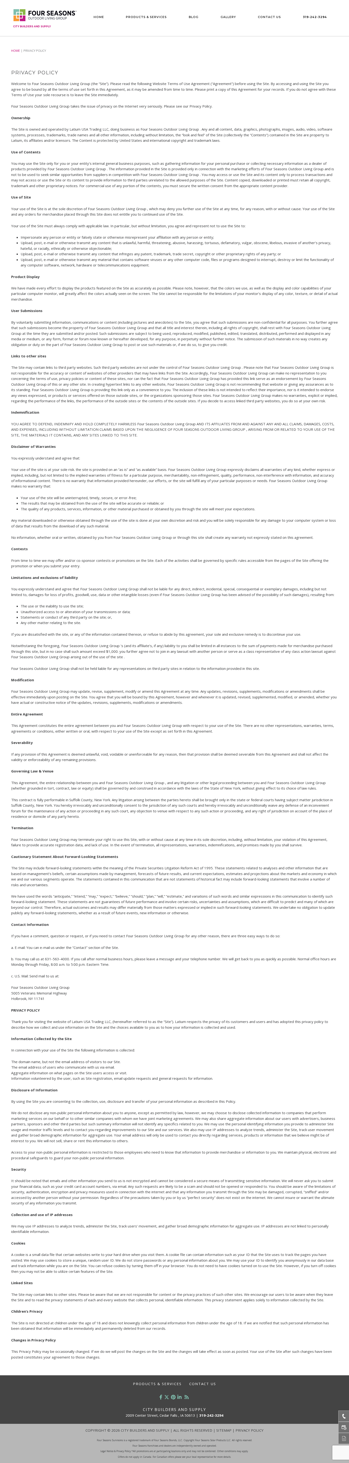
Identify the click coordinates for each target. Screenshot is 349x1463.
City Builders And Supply (32, 26)
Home (99, 17)
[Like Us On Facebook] (160, 1397)
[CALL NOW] (343, 1416)
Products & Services (146, 17)
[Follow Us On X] (166, 1397)
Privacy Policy (250, 1430)
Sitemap (223, 1430)
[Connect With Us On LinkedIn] (179, 1397)
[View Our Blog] (186, 1397)
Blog (193, 17)
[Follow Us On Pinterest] (173, 1397)
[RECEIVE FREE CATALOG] (343, 1438)
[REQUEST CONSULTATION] (343, 1427)
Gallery (228, 17)
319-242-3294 (315, 17)
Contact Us (269, 17)
